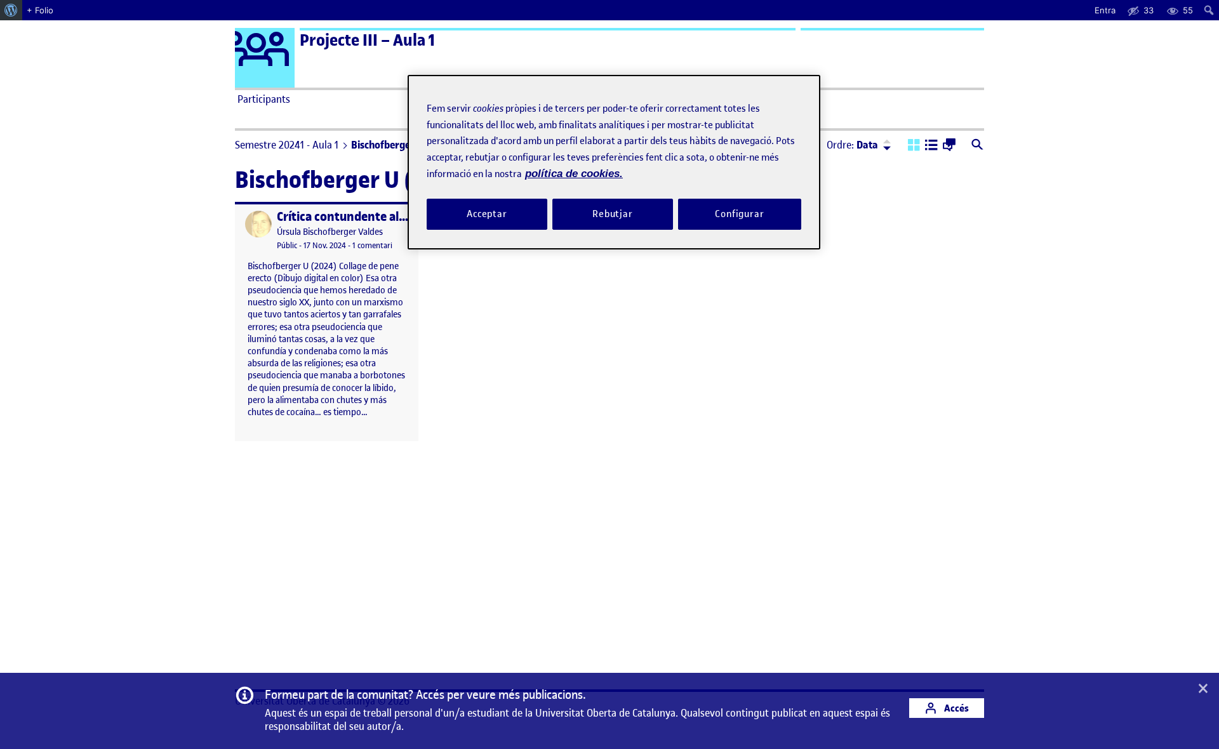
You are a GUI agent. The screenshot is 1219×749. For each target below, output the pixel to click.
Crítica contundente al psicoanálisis (374, 217)
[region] (614, 162)
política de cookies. (574, 174)
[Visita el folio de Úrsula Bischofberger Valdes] (258, 224)
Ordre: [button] (852, 145)
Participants (263, 99)
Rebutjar (612, 214)
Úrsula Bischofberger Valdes (330, 232)
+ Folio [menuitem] (40, 10)
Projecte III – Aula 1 (367, 40)
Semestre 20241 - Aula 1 (286, 145)
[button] (914, 146)
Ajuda (753, 99)
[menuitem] (11, 10)
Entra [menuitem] (1105, 10)
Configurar (739, 214)
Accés (955, 708)
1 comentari (372, 245)
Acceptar (487, 214)
